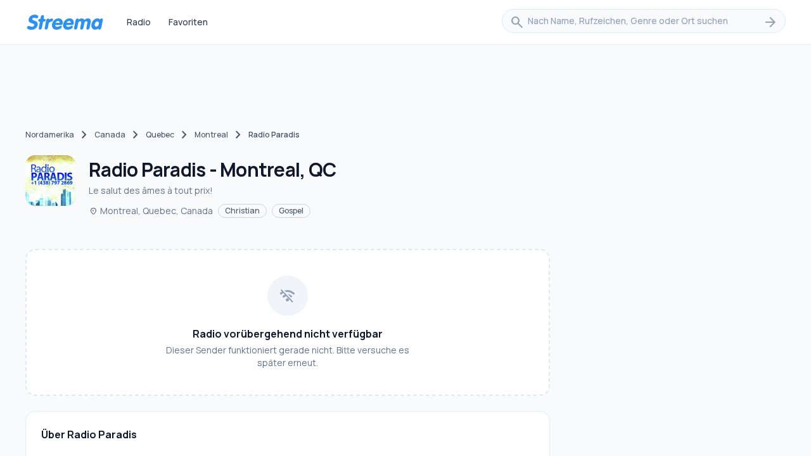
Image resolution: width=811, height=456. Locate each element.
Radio (139, 22)
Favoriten (188, 22)
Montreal (211, 134)
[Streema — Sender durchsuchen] (64, 22)
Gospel (291, 210)
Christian (242, 210)
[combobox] (644, 22)
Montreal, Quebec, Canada (151, 211)
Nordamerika (49, 134)
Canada (109, 134)
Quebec (160, 134)
